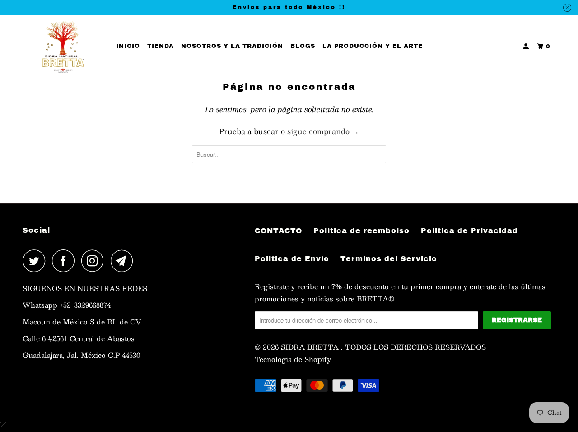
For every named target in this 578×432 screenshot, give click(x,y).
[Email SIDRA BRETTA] (124, 260)
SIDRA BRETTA (311, 346)
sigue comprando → (323, 131)
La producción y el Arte (372, 46)
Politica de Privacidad (469, 231)
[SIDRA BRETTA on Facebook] (65, 260)
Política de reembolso (361, 231)
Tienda (160, 46)
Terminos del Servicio (388, 259)
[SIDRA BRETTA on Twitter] (36, 260)
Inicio (128, 46)
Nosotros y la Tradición (232, 46)
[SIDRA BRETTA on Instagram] (94, 260)
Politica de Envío (292, 259)
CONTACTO (278, 231)
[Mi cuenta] (526, 47)
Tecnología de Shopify (293, 359)
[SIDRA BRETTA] (63, 47)
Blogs (302, 46)
